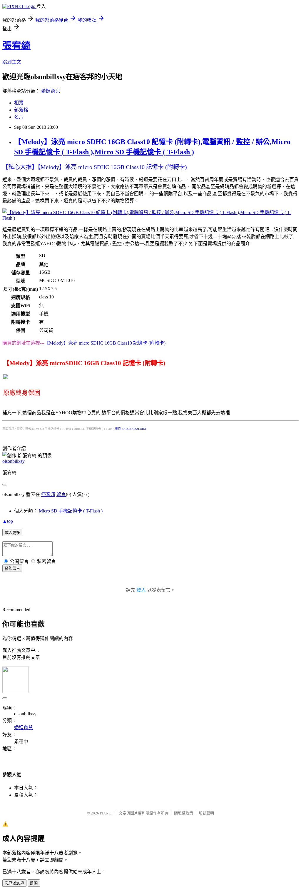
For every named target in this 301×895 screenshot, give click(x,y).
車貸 (118, 428)
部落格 (21, 109)
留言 (61, 494)
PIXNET (106, 813)
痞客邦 (48, 494)
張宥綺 (16, 45)
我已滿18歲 (14, 883)
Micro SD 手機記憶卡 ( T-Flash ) (71, 510)
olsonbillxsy (13, 461)
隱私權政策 (183, 813)
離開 (34, 883)
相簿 (19, 102)
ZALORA (127, 428)
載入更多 (12, 532)
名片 (19, 116)
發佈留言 (12, 568)
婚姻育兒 (50, 91)
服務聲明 (206, 813)
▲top (7, 521)
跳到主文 (11, 61)
